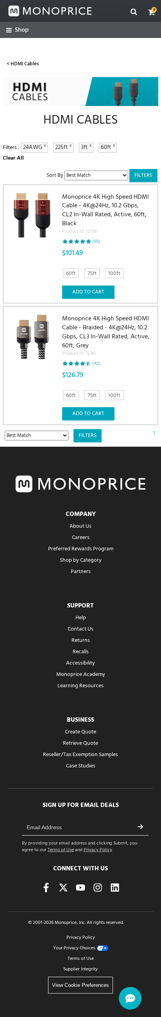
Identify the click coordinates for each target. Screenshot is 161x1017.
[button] (151, 12)
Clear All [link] (13, 158)
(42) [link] (96, 364)
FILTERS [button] (143, 175)
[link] (17, 30)
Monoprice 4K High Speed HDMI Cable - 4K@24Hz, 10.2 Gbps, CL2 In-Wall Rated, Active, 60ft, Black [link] (105, 214)
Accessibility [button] (80, 663)
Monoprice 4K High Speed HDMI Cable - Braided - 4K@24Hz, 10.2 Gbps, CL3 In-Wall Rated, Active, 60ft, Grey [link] (105, 335)
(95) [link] (96, 242)
